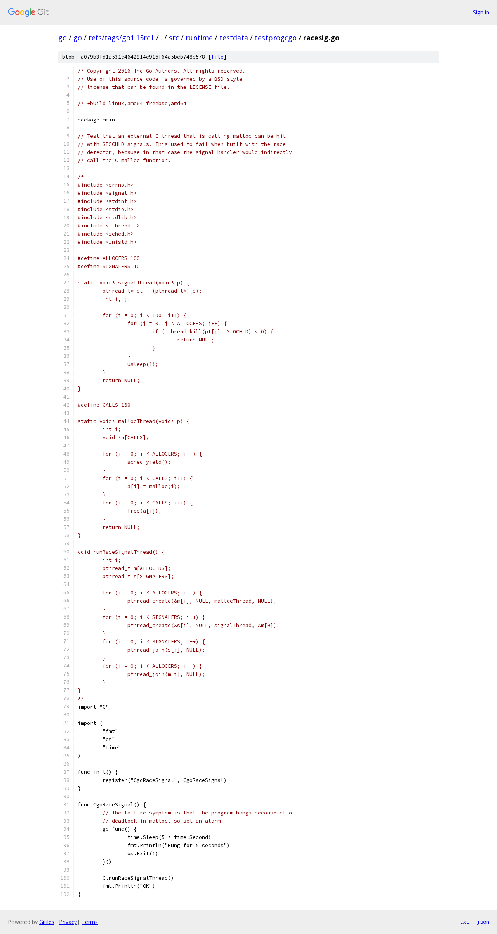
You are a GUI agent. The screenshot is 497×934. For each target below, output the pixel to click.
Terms (90, 921)
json (483, 921)
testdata (233, 37)
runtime (199, 37)
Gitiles (46, 921)
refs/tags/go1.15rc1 (121, 37)
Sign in (481, 12)
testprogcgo (276, 37)
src (174, 37)
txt (464, 921)
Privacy (68, 921)
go (62, 37)
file (217, 57)
